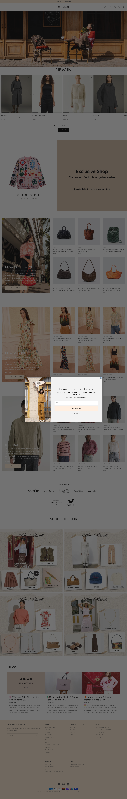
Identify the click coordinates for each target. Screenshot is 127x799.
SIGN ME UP (76, 408)
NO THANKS (76, 413)
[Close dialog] (101, 378)
